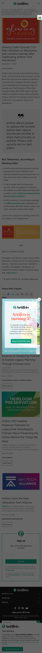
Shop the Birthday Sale (21, 341)
